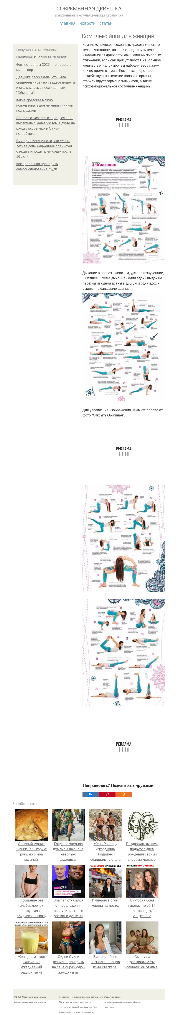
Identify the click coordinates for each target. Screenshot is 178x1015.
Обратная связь (112, 996)
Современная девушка (89, 8)
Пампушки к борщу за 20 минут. (41, 57)
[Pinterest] (107, 794)
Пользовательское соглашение (87, 996)
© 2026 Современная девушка (30, 996)
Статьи (105, 23)
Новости (87, 23)
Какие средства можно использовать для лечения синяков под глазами (44, 105)
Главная (67, 23)
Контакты (64, 996)
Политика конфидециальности (75, 1001)
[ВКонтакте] (90, 794)
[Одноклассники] (123, 794)
